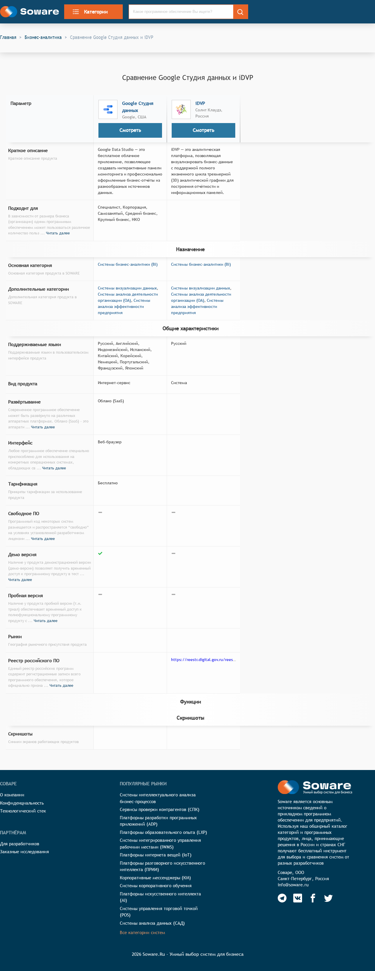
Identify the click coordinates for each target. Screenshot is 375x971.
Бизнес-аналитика (43, 37)
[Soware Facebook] (312, 898)
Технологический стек (23, 810)
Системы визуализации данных (127, 288)
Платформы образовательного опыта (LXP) (163, 832)
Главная (8, 37)
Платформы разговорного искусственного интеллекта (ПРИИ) (162, 866)
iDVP (200, 103)
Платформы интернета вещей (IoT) (156, 854)
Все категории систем (142, 932)
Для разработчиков (19, 843)
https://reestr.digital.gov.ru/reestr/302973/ (212, 659)
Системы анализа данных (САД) (152, 923)
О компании (12, 794)
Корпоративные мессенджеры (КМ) (155, 877)
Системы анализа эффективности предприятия (124, 306)
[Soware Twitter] (328, 898)
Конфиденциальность (22, 802)
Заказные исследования (24, 851)
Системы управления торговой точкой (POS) (159, 912)
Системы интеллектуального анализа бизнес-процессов (158, 798)
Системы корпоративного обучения (156, 885)
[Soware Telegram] (282, 898)
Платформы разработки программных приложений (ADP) (158, 821)
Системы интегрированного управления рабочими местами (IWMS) (160, 843)
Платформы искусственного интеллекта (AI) (160, 897)
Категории (96, 12)
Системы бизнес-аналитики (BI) (128, 264)
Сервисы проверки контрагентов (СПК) (160, 809)
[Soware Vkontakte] (297, 898)
